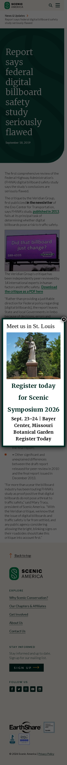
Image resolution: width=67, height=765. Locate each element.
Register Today (33, 439)
